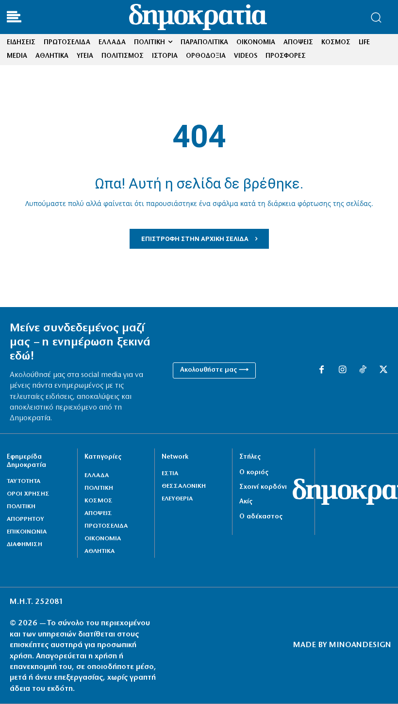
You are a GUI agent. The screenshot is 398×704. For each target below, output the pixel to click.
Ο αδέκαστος (260, 516)
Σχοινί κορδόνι (263, 487)
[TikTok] (362, 370)
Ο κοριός (253, 472)
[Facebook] (321, 370)
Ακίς (245, 501)
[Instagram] (342, 370)
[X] (383, 370)
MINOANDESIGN (360, 645)
